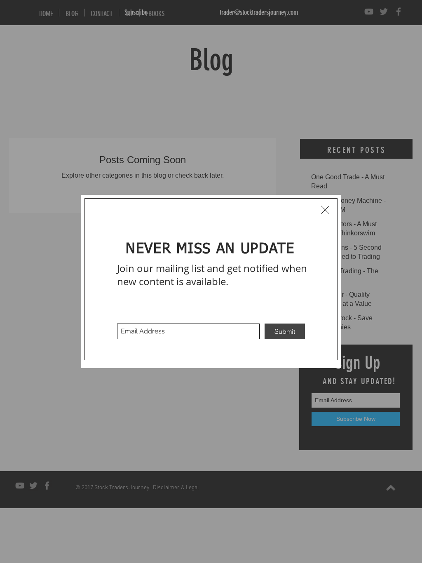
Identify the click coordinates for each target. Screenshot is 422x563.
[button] (325, 210)
